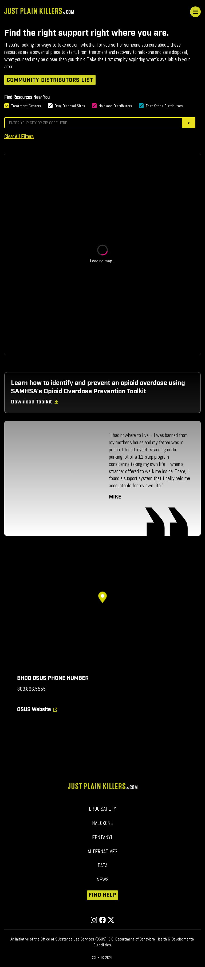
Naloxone (102, 823)
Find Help (103, 895)
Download (31, 402)
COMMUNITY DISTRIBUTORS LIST (50, 80)
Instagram (94, 920)
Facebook (102, 920)
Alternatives (102, 851)
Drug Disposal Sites (70, 105)
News (103, 879)
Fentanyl (102, 837)
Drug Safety (102, 809)
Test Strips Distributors (164, 105)
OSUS (34, 709)
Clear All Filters (19, 136)
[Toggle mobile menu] (195, 11)
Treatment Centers (26, 105)
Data (103, 865)
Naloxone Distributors (115, 105)
